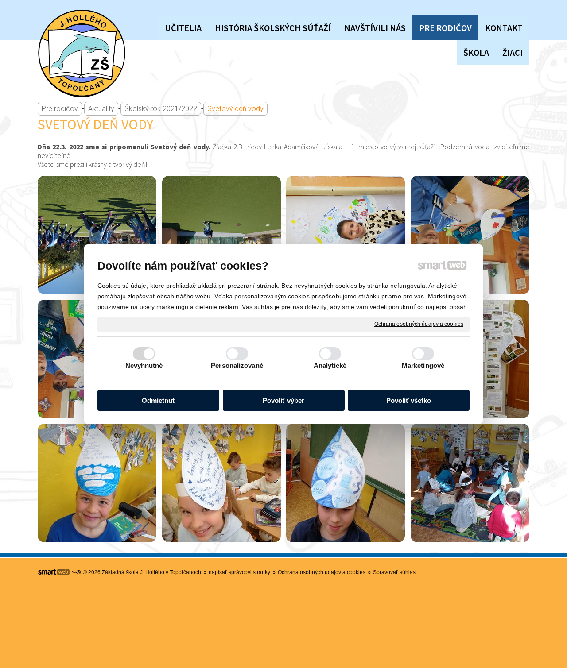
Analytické (330, 365)
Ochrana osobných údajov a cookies (418, 323)
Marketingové (423, 365)
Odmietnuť (158, 400)
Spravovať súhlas (394, 572)
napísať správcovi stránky (239, 572)
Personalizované (237, 365)
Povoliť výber (283, 400)
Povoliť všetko (408, 400)
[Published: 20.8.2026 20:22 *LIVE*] (76, 572)
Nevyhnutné (144, 365)
